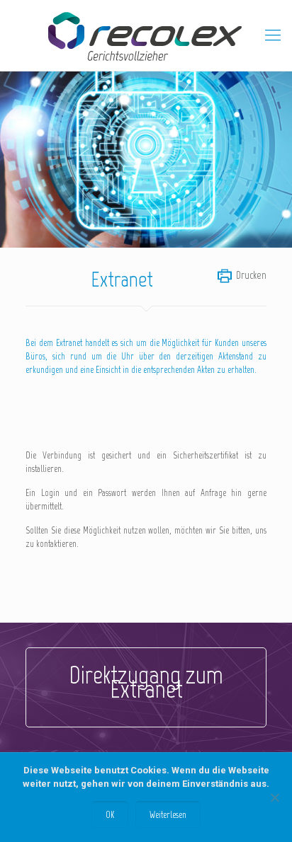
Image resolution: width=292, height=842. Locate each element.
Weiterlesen (168, 814)
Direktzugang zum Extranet (146, 682)
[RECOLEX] (146, 35)
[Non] (274, 797)
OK (110, 814)
